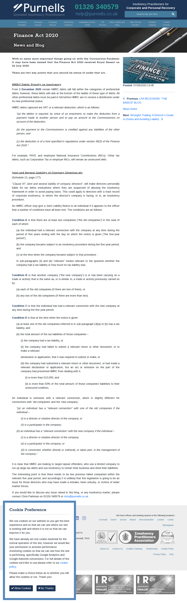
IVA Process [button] (102, 23)
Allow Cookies (22, 588)
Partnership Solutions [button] (68, 23)
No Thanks (47, 588)
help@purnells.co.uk (97, 13)
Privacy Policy (159, 554)
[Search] (173, 14)
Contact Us (117, 549)
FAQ (171, 554)
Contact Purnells (166, 23)
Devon (114, 519)
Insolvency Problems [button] (22, 23)
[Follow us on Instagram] (84, 518)
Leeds (171, 519)
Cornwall (103, 519)
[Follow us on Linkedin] (77, 518)
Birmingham (168, 525)
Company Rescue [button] (53, 23)
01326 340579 (96, 7)
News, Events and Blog (117, 23)
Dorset (123, 519)
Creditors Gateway (152, 23)
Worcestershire (146, 519)
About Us (104, 549)
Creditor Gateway (134, 549)
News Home (130, 108)
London (160, 519)
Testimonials (152, 549)
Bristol (133, 519)
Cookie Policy (167, 549)
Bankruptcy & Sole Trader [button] (87, 23)
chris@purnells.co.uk (76, 496)
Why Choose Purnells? (135, 23)
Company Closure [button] (38, 23)
